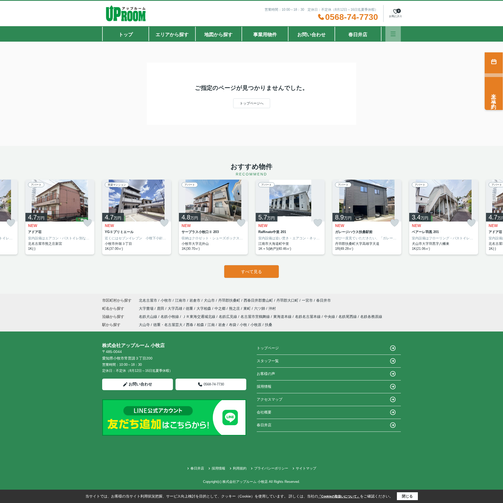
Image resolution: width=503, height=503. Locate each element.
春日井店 (357, 34)
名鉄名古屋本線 (308, 316)
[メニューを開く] (393, 34)
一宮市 (307, 300)
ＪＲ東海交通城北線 (199, 316)
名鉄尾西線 (348, 316)
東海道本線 (283, 316)
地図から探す (218, 34)
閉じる (407, 496)
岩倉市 (194, 300)
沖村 (272, 308)
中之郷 (221, 308)
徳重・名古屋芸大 (168, 325)
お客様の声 (266, 374)
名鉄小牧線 (170, 316)
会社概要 (264, 412)
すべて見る (251, 271)
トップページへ (252, 103)
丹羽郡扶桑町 (229, 300)
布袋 (232, 325)
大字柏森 (204, 308)
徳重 (190, 308)
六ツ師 (260, 308)
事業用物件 (265, 34)
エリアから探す (172, 34)
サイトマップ (306, 468)
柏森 (200, 325)
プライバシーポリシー (271, 468)
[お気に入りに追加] (11, 223)
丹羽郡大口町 (287, 300)
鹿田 (161, 308)
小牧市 (166, 300)
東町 (247, 308)
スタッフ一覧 (268, 361)
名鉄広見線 (228, 316)
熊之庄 (235, 308)
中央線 (330, 316)
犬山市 (209, 300)
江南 (211, 325)
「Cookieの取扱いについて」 (339, 496)
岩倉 (222, 325)
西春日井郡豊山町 (258, 300)
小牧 (243, 325)
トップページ (268, 348)
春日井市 (323, 300)
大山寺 (144, 325)
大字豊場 (147, 308)
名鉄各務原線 (371, 316)
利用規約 (240, 468)
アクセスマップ (269, 399)
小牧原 (255, 325)
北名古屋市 (148, 300)
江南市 (180, 300)
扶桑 (268, 325)
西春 (189, 325)
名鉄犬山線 (148, 316)
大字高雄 (175, 308)
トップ (126, 34)
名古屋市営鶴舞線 (255, 316)
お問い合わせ (311, 34)
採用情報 (264, 386)
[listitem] (136, 217)
